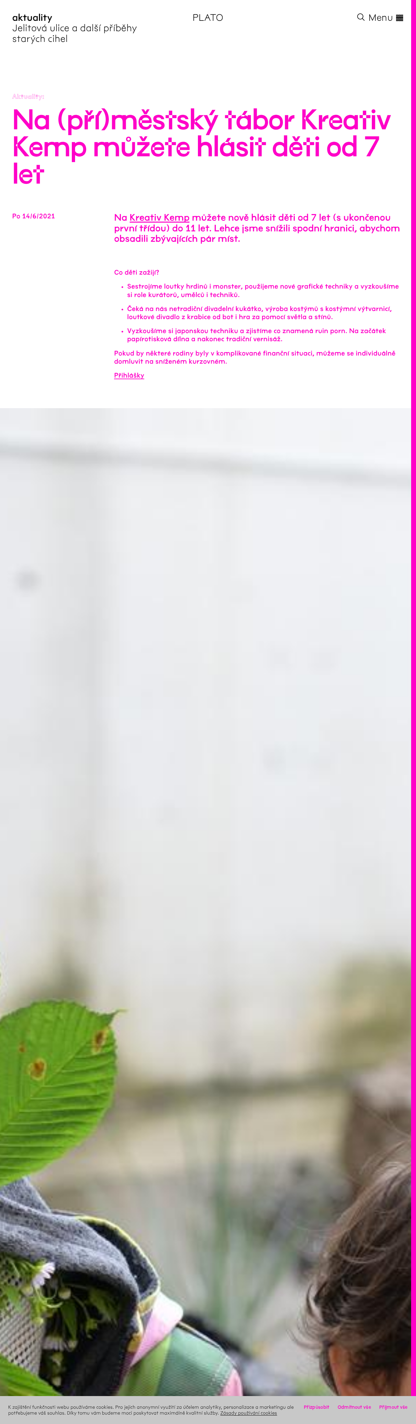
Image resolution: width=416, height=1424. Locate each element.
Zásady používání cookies (248, 1413)
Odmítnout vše (354, 1407)
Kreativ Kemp (159, 218)
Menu (386, 17)
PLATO (208, 17)
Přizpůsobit (316, 1407)
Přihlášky (129, 375)
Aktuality (27, 97)
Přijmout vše (393, 1407)
